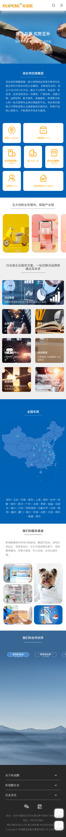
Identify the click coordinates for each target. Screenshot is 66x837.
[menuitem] (33, 775)
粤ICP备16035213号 (17, 824)
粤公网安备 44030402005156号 (43, 824)
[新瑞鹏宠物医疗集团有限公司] (25, 5)
